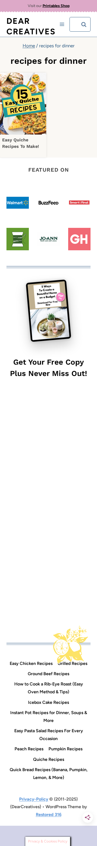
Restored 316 (48, 814)
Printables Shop (56, 6)
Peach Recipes (29, 748)
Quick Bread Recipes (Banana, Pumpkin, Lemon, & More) (49, 773)
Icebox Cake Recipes (48, 702)
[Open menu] (62, 24)
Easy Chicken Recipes (31, 663)
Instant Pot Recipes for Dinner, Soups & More (48, 716)
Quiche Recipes (48, 759)
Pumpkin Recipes (65, 748)
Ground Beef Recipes (48, 673)
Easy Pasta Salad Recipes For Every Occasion (48, 734)
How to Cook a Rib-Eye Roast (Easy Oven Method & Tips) (48, 687)
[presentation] (23, 104)
